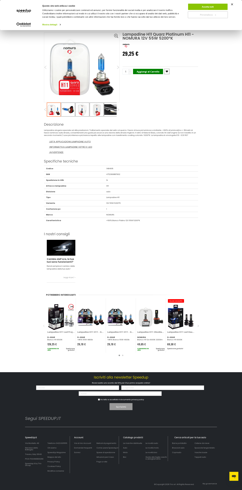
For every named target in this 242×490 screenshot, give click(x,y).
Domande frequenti (83, 447)
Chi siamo (52, 447)
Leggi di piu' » (69, 277)
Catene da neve (202, 443)
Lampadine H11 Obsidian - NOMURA (151, 332)
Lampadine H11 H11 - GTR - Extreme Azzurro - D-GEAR (91, 332)
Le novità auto (152, 443)
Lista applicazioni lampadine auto (70, 141)
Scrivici (77, 452)
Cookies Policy (54, 466)
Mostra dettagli (49, 24)
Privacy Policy (53, 461)
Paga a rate (101, 461)
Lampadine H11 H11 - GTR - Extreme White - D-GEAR (121, 332)
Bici (124, 457)
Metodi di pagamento (106, 443)
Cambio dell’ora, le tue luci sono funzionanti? (60, 260)
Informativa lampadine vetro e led (70, 147)
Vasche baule (201, 452)
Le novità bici (151, 452)
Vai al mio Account (82, 443)
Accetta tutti (208, 7)
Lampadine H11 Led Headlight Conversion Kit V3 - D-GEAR (181, 332)
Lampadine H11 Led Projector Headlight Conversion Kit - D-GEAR (61, 332)
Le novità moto (152, 447)
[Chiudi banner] (232, 5)
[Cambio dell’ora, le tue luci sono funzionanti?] (61, 248)
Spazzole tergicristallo (205, 447)
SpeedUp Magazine (56, 452)
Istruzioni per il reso (105, 457)
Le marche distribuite (132, 443)
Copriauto (176, 452)
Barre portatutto (179, 443)
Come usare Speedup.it (107, 447)
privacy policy (137, 399)
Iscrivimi (121, 406)
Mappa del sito (54, 457)
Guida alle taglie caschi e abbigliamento (156, 458)
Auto (125, 447)
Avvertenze (56, 152)
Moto (125, 452)
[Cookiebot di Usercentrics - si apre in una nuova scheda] (23, 25)
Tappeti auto (200, 457)
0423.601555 (61, 443)
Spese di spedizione (105, 452)
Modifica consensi (55, 471)
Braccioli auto (178, 447)
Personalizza (206, 15)
